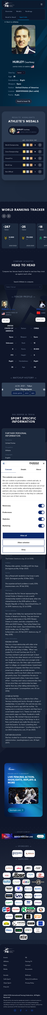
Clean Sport (7, 983)
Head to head (22, 101)
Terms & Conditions (31, 979)
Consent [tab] (8, 469)
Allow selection (24, 542)
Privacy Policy (29, 983)
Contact (27, 965)
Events (5, 957)
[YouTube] (32, 1010)
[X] (26, 1010)
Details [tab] (23, 469)
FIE (26, 957)
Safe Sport (6, 979)
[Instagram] (15, 1010)
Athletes (6, 961)
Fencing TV (28, 961)
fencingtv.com (15, 810)
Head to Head (10, 17)
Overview (8, 11)
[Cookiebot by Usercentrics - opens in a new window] (29, 463)
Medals (19, 11)
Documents (28, 969)
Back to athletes (12, 22)
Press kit (6, 987)
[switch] (41, 512)
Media (5, 969)
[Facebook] (21, 1010)
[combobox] (20, 72)
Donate (5, 975)
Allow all (23, 535)
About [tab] (38, 469)
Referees (28, 975)
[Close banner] (43, 463)
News (5, 965)
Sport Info (23, 17)
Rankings (28, 11)
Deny (23, 550)
